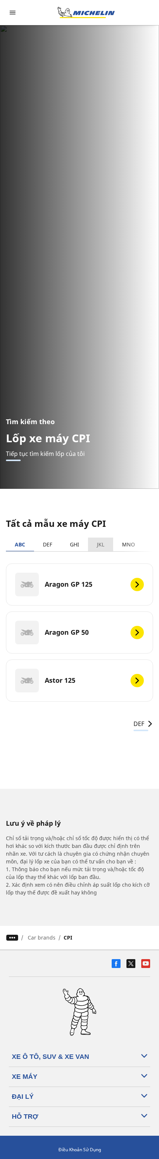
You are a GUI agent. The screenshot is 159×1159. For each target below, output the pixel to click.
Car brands (41, 937)
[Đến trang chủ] (86, 12)
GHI (74, 544)
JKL (100, 544)
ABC (20, 544)
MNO (128, 544)
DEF (47, 544)
